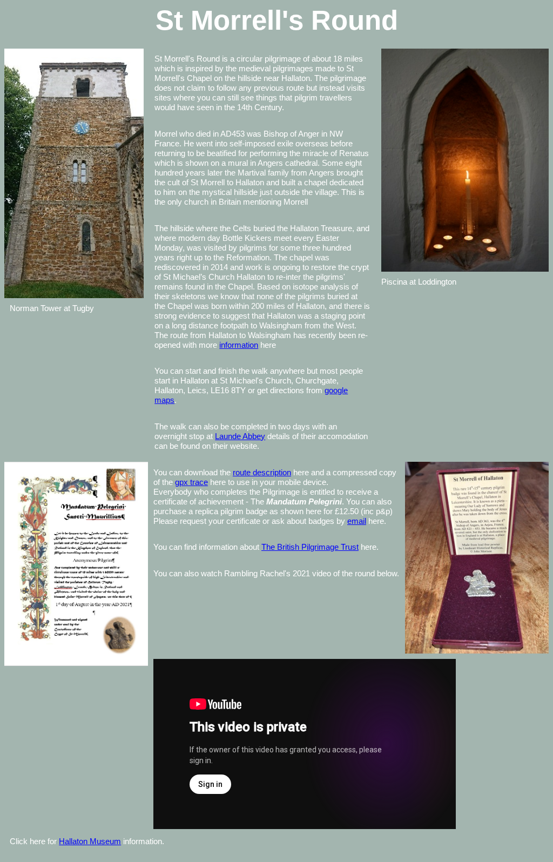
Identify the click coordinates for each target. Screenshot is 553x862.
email (356, 521)
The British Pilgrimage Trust (310, 546)
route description (262, 472)
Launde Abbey (240, 436)
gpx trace (191, 482)
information (238, 344)
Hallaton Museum (90, 841)
